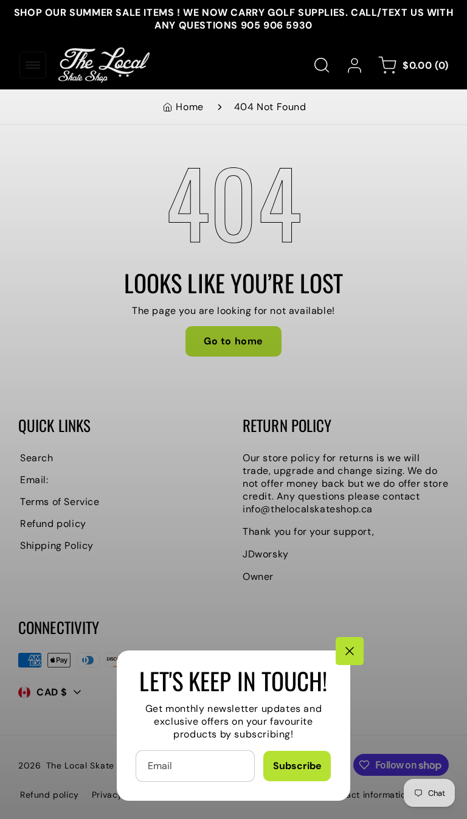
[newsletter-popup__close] (350, 651)
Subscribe (297, 765)
